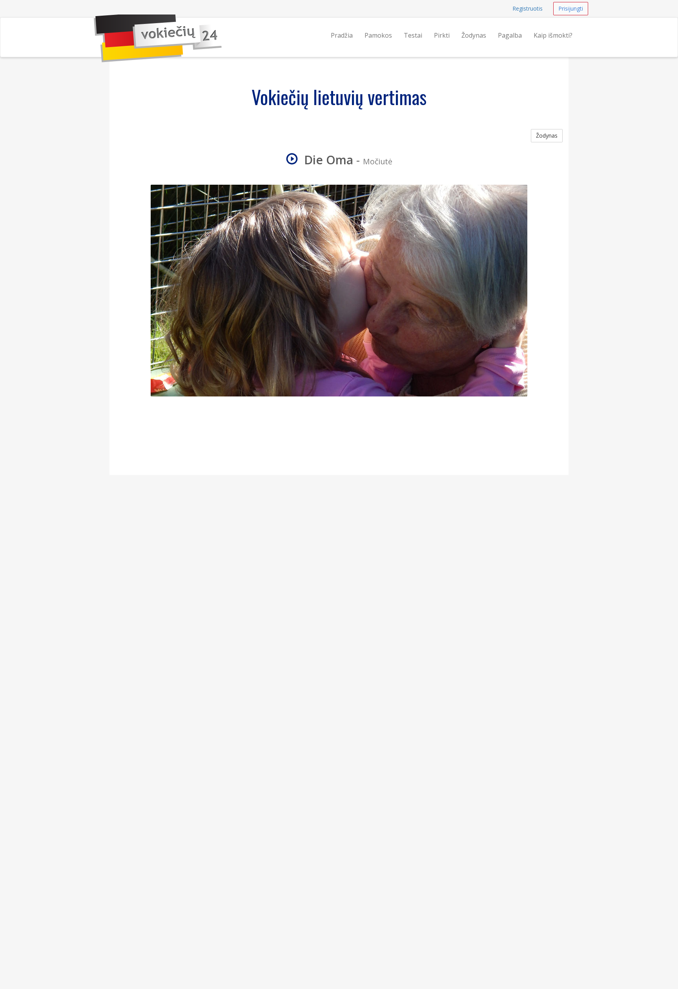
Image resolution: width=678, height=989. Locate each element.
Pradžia (342, 35)
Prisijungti (570, 8)
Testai (413, 35)
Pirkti (442, 35)
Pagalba (510, 35)
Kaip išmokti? (553, 35)
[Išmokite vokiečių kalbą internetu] (94, 27)
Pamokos (378, 35)
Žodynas (473, 35)
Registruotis (527, 8)
